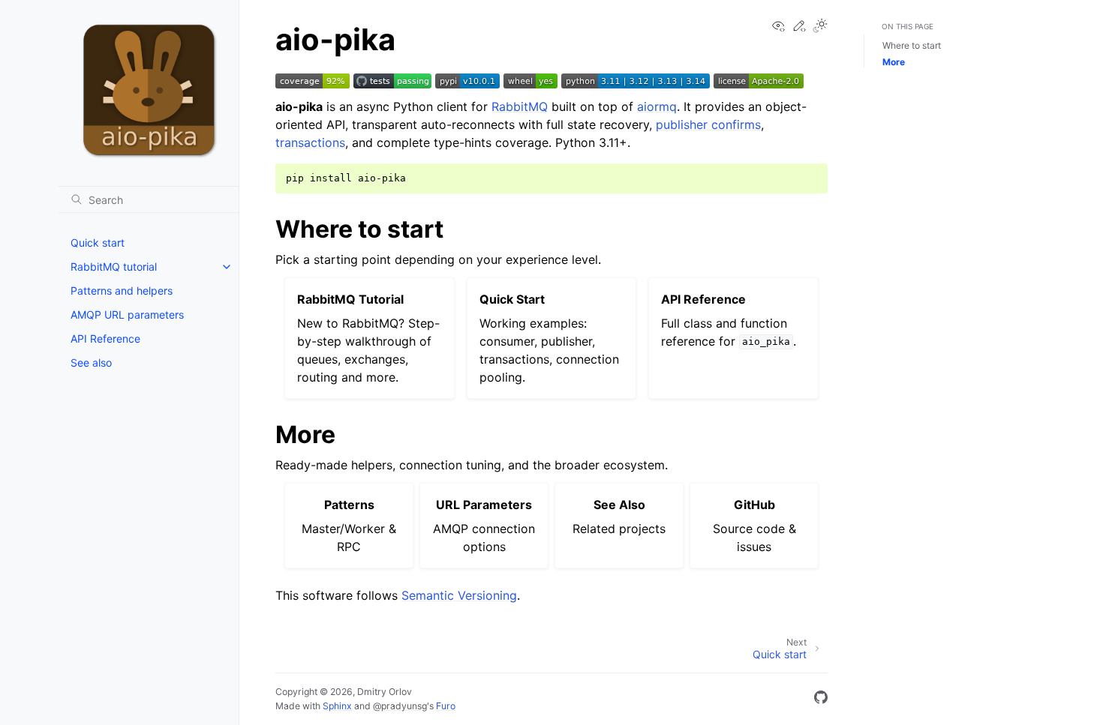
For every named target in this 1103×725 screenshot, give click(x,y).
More (893, 61)
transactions (310, 142)
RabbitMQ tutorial (114, 266)
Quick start (98, 242)
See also (91, 362)
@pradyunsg (400, 706)
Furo (445, 706)
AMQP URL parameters (127, 314)
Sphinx (337, 706)
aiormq (657, 106)
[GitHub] (821, 700)
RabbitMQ (519, 106)
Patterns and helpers (122, 290)
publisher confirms (708, 124)
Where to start (911, 45)
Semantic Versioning (459, 595)
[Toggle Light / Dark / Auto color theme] (820, 26)
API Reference (105, 338)
